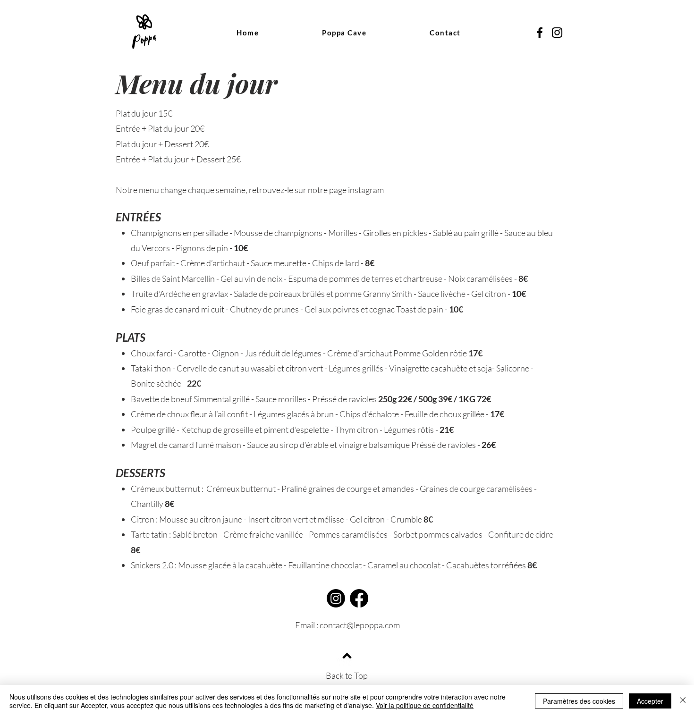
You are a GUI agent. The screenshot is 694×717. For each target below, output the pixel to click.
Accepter (650, 701)
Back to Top (347, 675)
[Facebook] (359, 598)
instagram (366, 190)
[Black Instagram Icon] (557, 32)
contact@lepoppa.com (360, 625)
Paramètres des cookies (579, 701)
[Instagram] (336, 598)
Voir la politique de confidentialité (425, 705)
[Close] (682, 700)
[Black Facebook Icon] (540, 32)
